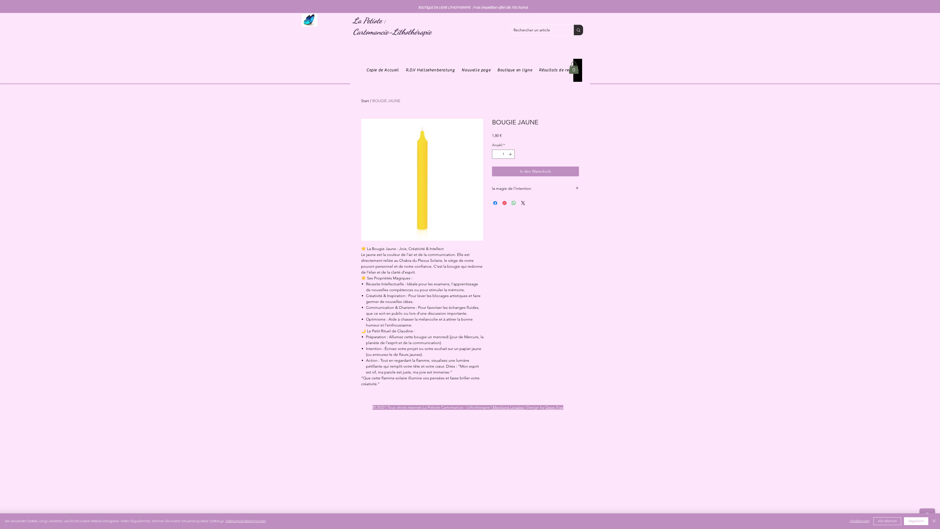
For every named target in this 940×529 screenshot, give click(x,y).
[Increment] (511, 154)
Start (365, 100)
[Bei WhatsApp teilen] (514, 203)
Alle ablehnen (887, 521)
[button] (574, 67)
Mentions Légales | (509, 407)
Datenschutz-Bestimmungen (245, 521)
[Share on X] (523, 203)
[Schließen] (934, 521)
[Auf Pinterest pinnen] (504, 203)
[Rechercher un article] (578, 30)
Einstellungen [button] (860, 521)
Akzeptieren (916, 521)
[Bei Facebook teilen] (495, 203)
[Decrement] (496, 154)
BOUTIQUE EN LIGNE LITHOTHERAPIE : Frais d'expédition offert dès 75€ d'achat (473, 8)
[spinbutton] (503, 154)
